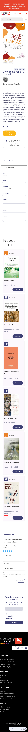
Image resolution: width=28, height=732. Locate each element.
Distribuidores (4, 680)
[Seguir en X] (18, 648)
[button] (23, 25)
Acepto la (9, 616)
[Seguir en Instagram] (22, 648)
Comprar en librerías (14, 144)
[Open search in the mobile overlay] (12, 19)
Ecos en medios (9, 164)
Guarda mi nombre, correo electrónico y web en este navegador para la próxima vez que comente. (14, 574)
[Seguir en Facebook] (14, 648)
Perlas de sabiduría (9, 280)
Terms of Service (23, 729)
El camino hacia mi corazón (11, 462)
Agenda (21, 13)
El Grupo (16, 13)
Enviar (21, 581)
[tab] (14, 160)
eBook (16, 69)
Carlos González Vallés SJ (11, 84)
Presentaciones (9, 167)
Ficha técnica (8, 160)
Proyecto (21, 69)
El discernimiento (8, 325)
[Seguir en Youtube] (26, 648)
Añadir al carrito (10, 133)
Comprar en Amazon (14, 145)
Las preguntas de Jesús (10, 418)
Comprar (17, 289)
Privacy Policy (19, 728)
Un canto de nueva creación (11, 506)
